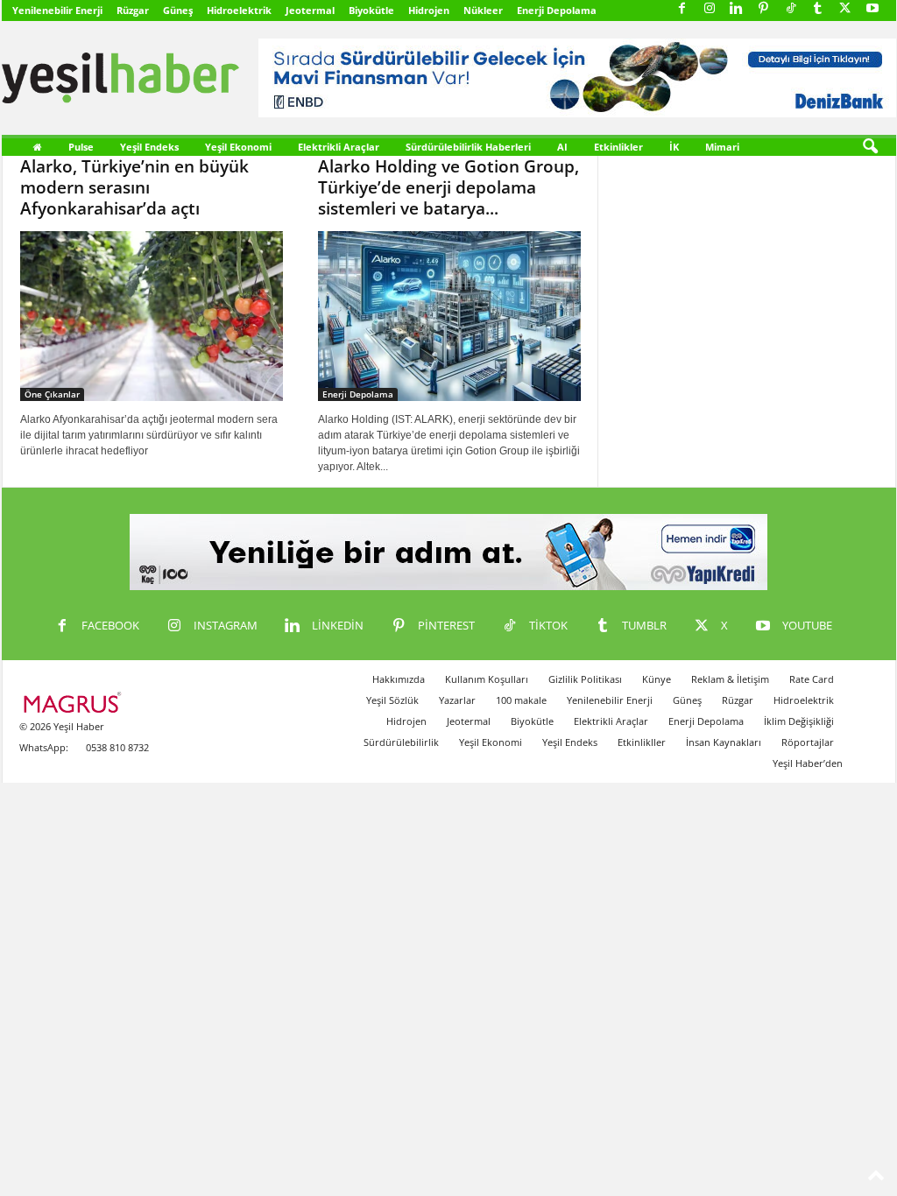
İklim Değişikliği (799, 721)
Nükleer (483, 10)
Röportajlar (807, 742)
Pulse (81, 146)
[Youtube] (872, 9)
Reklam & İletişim (730, 679)
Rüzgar (133, 10)
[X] (845, 9)
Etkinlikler (618, 146)
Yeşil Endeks (149, 146)
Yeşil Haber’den (808, 763)
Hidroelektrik (239, 10)
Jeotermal (310, 10)
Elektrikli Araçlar (338, 146)
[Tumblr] (818, 9)
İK (674, 146)
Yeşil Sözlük (392, 700)
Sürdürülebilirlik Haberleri (468, 146)
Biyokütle (371, 10)
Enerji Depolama (557, 10)
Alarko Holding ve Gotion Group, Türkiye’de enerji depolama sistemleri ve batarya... (448, 187)
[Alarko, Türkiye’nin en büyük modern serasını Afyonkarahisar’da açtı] (151, 316)
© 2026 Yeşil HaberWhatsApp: (61, 737)
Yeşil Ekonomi (238, 146)
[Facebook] (682, 9)
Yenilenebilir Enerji (57, 10)
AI (562, 146)
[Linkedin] (736, 9)
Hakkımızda (398, 679)
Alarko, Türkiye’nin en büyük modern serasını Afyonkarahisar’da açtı (134, 187)
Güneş (178, 10)
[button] (870, 147)
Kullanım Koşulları (486, 679)
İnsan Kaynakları (723, 742)
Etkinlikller (642, 742)
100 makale (521, 700)
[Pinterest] (763, 9)
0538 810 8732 (117, 747)
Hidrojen (428, 10)
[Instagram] (709, 9)
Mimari (722, 146)
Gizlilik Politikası (585, 679)
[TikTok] (791, 9)
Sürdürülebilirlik (401, 742)
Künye (656, 679)
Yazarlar (457, 700)
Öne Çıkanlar (52, 394)
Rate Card (811, 679)
